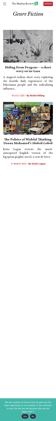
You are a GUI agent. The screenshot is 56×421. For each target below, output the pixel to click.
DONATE (48, 3)
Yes (25, 416)
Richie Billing (37, 95)
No (33, 416)
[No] (52, 409)
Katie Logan (38, 163)
